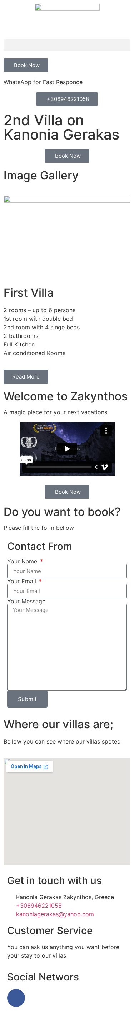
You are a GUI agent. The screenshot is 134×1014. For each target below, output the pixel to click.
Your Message (26, 601)
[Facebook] (16, 998)
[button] (67, 45)
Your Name (23, 561)
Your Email (22, 581)
